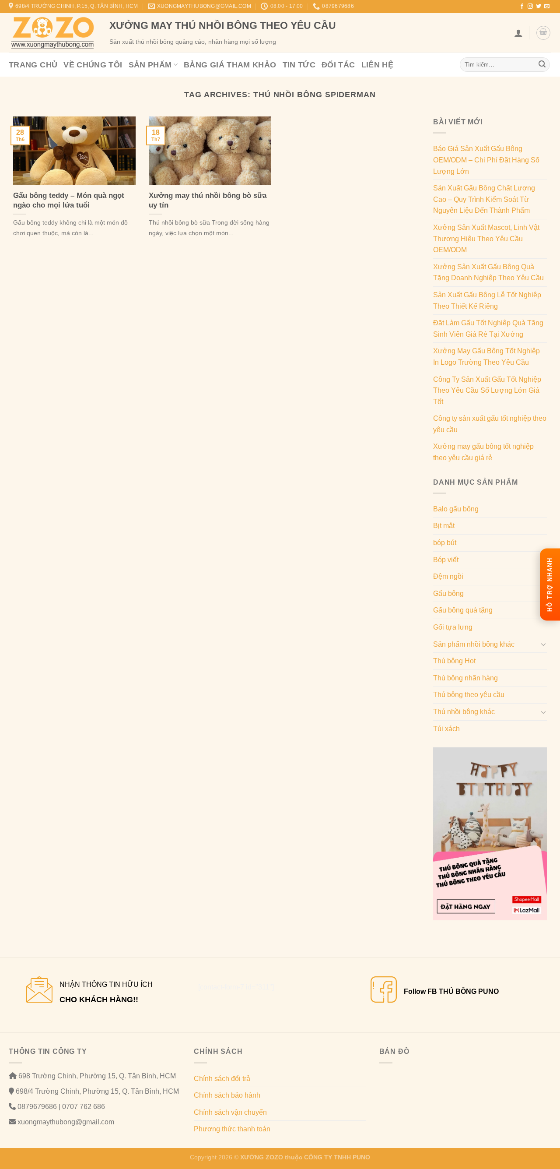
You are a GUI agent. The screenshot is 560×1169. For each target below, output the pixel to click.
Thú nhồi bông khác (464, 711)
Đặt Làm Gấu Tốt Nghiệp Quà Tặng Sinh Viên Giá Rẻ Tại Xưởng (488, 328)
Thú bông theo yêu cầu (468, 694)
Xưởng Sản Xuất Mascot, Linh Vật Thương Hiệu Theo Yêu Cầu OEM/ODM (486, 239)
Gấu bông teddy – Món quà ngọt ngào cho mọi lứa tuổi (68, 200)
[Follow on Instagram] (530, 7)
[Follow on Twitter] (538, 7)
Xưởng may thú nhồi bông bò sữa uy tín (207, 200)
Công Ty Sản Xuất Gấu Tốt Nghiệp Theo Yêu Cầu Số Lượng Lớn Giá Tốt (487, 390)
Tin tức (299, 64)
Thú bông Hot (454, 661)
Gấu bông (448, 593)
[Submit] (542, 64)
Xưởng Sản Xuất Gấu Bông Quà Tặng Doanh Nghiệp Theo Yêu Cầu (488, 272)
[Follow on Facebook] (522, 7)
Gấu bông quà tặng (463, 610)
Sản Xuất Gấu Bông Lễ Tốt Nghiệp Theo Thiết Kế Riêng (487, 300)
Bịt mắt (444, 525)
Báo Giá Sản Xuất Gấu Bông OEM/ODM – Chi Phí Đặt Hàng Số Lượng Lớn (486, 160)
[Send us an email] (547, 7)
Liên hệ (377, 64)
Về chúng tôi (92, 64)
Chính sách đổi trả (222, 1078)
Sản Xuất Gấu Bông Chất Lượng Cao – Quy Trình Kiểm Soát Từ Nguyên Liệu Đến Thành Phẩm (484, 199)
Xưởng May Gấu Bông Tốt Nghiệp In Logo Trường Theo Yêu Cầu (486, 356)
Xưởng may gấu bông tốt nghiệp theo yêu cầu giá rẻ (483, 452)
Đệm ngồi (448, 576)
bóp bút (444, 542)
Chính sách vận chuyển (230, 1112)
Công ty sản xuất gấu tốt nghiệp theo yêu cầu (489, 424)
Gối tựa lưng (452, 627)
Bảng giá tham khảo (230, 64)
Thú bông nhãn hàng (465, 678)
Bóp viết (445, 559)
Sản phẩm (150, 64)
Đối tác (338, 64)
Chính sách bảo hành (227, 1095)
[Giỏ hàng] (543, 33)
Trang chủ (33, 64)
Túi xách (446, 728)
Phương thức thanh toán (232, 1129)
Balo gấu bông (456, 509)
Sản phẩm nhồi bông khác (473, 644)
